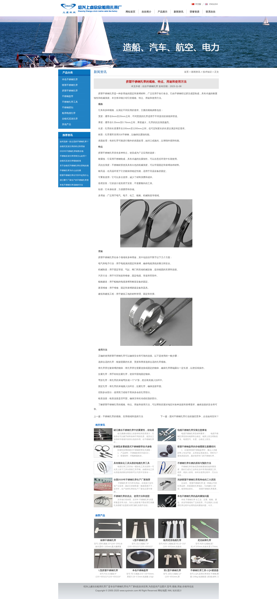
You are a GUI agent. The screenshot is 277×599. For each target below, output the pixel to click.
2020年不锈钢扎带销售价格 (72, 151)
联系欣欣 (210, 11)
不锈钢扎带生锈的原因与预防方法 (194, 463)
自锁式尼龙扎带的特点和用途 (72, 146)
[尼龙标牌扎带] (204, 528)
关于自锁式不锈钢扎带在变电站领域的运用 (74, 166)
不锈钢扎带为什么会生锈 (70, 170)
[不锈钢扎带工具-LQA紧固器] (204, 558)
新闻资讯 (178, 11)
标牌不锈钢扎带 (108, 540)
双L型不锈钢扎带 (172, 570)
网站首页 (130, 11)
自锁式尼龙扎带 (70, 118)
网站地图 (162, 590)
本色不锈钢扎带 (70, 79)
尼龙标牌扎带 (204, 540)
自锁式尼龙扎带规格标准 (70, 161)
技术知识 (207, 72)
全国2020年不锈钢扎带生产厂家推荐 (132, 479)
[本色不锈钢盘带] (140, 558)
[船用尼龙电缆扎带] (172, 528)
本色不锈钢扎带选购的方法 (71, 185)
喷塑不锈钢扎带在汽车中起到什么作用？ (74, 176)
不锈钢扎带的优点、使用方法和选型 (132, 496)
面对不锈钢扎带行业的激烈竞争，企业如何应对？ (194, 416)
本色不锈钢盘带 (140, 570)
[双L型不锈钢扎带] (172, 558)
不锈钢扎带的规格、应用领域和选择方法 (123, 416)
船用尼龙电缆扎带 (172, 540)
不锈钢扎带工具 (70, 102)
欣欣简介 (146, 11)
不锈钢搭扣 (67, 107)
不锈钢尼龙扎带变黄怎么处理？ (73, 156)
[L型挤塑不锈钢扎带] (108, 558)
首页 (186, 72)
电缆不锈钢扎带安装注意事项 (192, 430)
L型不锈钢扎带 (140, 540)
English (211, 4)
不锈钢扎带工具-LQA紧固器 (204, 570)
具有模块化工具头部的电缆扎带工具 (132, 463)
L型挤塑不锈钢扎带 (108, 570)
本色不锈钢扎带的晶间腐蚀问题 (193, 496)
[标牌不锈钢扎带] (108, 528)
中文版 (196, 4)
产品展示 (162, 11)
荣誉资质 (194, 11)
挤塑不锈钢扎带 (70, 90)
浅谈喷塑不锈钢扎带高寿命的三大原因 (196, 479)
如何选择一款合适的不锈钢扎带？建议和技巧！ (74, 142)
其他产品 (66, 124)
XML (170, 590)
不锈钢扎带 (120, 586)
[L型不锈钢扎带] (140, 528)
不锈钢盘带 (67, 96)
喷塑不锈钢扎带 (70, 85)
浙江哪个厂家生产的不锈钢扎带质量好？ (74, 180)
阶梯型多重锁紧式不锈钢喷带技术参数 (133, 446)
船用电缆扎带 (69, 113)
